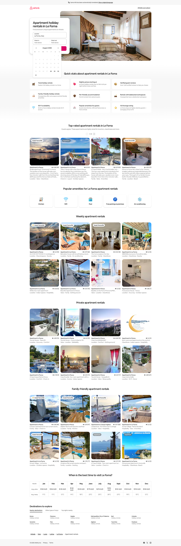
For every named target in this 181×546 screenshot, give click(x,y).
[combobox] (49, 36)
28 (51, 71)
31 (36, 75)
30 (58, 71)
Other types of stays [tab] (51, 510)
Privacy (45, 543)
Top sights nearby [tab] (67, 510)
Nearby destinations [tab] (36, 510)
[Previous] (87, 133)
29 (54, 71)
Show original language (105, 2)
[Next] (94, 133)
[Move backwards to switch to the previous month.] (36, 48)
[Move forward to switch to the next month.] (58, 48)
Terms (51, 543)
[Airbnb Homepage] (34, 8)
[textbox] (41, 42)
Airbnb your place (144, 8)
